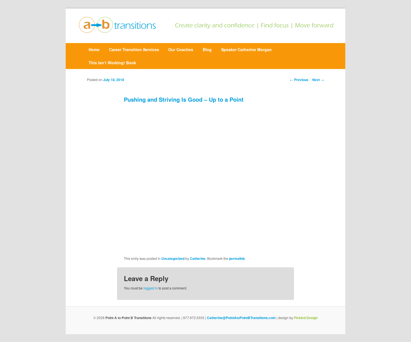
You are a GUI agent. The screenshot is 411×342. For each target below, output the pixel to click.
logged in (150, 288)
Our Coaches (180, 49)
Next (318, 79)
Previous (299, 79)
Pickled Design (306, 317)
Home (94, 49)
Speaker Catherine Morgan (246, 49)
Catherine (198, 258)
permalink (237, 258)
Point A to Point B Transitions (128, 317)
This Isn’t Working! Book (112, 62)
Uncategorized (173, 258)
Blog (207, 49)
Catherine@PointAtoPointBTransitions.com (241, 317)
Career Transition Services (134, 49)
